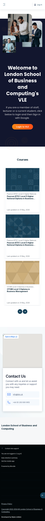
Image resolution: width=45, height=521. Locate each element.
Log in (19, 454)
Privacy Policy (6, 504)
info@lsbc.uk (18, 394)
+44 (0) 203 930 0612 (21, 402)
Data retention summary (9, 458)
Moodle (12, 466)
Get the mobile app (7, 461)
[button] (20, 311)
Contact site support (12, 448)
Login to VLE (22, 126)
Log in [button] (39, 4)
